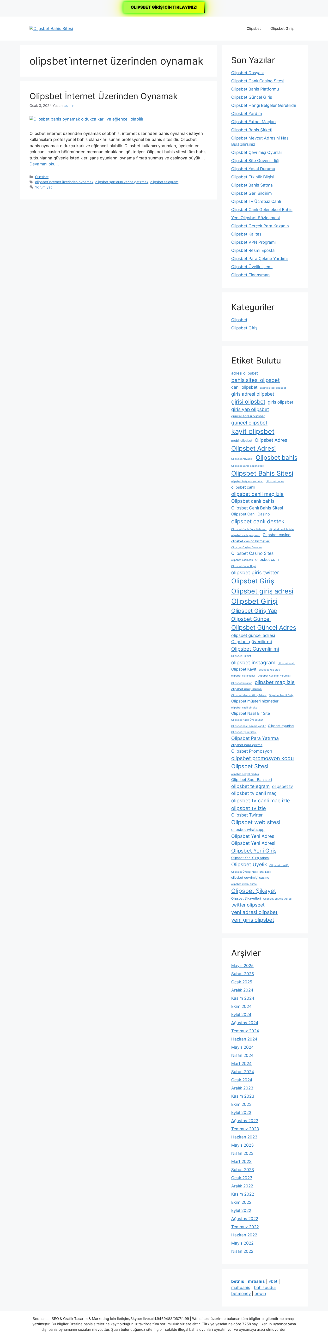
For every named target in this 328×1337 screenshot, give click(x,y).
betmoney (241, 1293)
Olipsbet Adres (271, 440)
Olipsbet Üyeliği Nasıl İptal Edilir (251, 871)
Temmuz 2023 (245, 1128)
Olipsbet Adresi (253, 448)
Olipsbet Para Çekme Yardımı (259, 258)
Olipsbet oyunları (281, 726)
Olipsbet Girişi (254, 601)
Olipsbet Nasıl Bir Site (250, 713)
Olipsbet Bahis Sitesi (262, 473)
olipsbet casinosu (242, 560)
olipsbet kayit (286, 663)
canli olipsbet (244, 387)
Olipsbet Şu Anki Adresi (277, 898)
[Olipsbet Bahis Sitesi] (51, 28)
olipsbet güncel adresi (253, 635)
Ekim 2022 (241, 1202)
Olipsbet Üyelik (249, 864)
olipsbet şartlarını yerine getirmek (121, 182)
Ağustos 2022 (244, 1218)
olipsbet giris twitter (255, 572)
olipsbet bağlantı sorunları (247, 481)
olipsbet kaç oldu (269, 669)
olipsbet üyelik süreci (244, 884)
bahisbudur (265, 1287)
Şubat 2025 (242, 973)
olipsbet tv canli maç (254, 793)
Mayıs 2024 (242, 1047)
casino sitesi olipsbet (273, 387)
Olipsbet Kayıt (243, 669)
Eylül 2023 (241, 1112)
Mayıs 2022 (242, 1243)
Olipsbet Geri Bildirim (251, 193)
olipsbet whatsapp (248, 829)
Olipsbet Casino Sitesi (252, 553)
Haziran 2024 (244, 1039)
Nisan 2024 (242, 1055)
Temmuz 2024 (245, 1030)
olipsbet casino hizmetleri (250, 541)
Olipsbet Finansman (250, 274)
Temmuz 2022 (245, 1226)
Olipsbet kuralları (241, 683)
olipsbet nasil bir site (244, 707)
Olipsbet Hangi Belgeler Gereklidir (263, 105)
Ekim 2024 (241, 1006)
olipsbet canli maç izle (257, 494)
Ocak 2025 (241, 982)
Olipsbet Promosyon (251, 751)
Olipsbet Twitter (247, 814)
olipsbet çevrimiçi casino (250, 877)
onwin (260, 1293)
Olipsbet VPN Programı (253, 242)
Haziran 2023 (244, 1137)
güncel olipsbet (249, 423)
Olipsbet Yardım (246, 113)
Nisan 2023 (242, 1153)
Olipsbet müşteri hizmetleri (255, 701)
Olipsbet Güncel (251, 619)
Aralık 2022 (242, 1186)
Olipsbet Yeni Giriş (253, 850)
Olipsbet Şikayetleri (246, 898)
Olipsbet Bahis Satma (252, 185)
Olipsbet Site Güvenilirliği (255, 160)
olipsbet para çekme (246, 745)
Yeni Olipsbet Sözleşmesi (255, 217)
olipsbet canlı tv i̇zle (281, 529)
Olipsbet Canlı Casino (250, 514)
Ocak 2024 (241, 1079)
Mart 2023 (241, 1161)
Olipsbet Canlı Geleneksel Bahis (261, 209)
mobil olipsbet (241, 440)
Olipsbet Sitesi (249, 766)
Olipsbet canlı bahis (252, 501)
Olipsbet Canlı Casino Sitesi (257, 81)
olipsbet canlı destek (258, 521)
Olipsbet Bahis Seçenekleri (247, 465)
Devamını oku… (44, 164)
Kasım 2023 (242, 1096)
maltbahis (240, 1287)
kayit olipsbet (252, 431)
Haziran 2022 (244, 1235)
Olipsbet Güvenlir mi (255, 649)
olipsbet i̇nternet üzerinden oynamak (64, 182)
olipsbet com (267, 559)
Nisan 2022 (242, 1251)
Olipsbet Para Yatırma (255, 738)
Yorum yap (44, 187)
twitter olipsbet (248, 905)
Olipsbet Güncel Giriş (251, 97)
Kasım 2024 (242, 998)
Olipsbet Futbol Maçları (253, 121)
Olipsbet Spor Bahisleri (251, 779)
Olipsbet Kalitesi (246, 234)
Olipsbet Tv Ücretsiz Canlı (256, 201)
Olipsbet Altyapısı (242, 458)
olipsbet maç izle (275, 682)
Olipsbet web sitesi (255, 822)
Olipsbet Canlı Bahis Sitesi (257, 507)
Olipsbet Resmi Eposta (253, 250)
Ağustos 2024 (244, 1022)
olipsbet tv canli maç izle (260, 801)
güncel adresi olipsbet (248, 416)
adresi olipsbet (244, 373)
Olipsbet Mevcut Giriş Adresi (249, 695)
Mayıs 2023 (242, 1145)
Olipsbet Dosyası (247, 72)
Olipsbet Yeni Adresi (253, 843)
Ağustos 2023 (244, 1120)
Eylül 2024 (241, 1014)
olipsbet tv (282, 786)
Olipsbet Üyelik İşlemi (252, 266)
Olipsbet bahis (276, 457)
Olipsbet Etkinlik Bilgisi (252, 177)
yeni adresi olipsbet (254, 912)
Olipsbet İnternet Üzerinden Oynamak (104, 96)
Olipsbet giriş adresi (262, 591)
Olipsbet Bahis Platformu (255, 89)
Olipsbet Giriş (282, 28)
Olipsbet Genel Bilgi (243, 566)
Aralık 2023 (242, 1088)
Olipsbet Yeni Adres (252, 836)
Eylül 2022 (241, 1210)
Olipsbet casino (277, 534)
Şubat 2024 (242, 1071)
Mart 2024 (241, 1063)
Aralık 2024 (242, 990)
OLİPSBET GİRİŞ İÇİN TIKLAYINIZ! (164, 7)
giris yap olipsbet (250, 409)
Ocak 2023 (241, 1177)
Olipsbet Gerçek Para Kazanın (260, 226)
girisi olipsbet (248, 401)
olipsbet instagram (253, 662)
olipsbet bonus (275, 481)
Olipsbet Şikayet (253, 890)
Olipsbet (254, 28)
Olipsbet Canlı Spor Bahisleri (249, 529)
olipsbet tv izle (248, 808)
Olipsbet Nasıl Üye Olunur (247, 719)
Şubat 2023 (242, 1169)
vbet (273, 1281)
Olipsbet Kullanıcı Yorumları (274, 675)
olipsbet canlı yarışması (245, 535)
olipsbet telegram (164, 182)
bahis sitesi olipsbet (255, 380)
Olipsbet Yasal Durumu (253, 168)
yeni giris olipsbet (252, 920)
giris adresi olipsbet (252, 394)
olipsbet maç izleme (246, 689)
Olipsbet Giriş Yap (254, 610)
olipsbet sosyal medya (245, 774)
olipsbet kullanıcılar (243, 675)
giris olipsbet (280, 402)
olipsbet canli (243, 487)
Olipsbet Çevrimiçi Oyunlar (256, 152)
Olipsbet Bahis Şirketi (251, 129)
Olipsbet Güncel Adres (263, 627)
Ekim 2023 (241, 1104)
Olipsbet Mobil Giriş (281, 695)
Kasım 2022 (242, 1194)
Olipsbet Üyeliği (279, 865)
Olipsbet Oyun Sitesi (243, 732)
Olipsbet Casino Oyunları (246, 547)
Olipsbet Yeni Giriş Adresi (250, 858)
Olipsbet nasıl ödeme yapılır (248, 726)
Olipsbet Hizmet (241, 656)
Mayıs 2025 (242, 965)
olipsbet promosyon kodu (262, 758)
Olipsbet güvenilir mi (251, 641)
